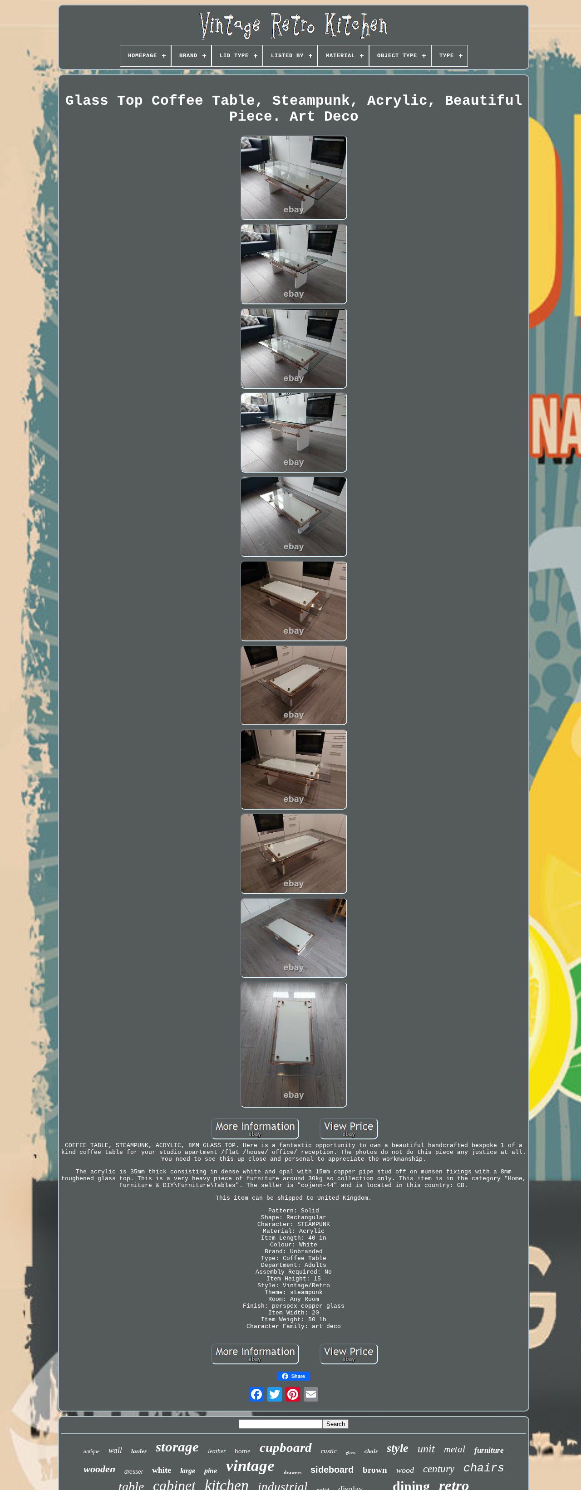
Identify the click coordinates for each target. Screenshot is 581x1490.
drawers (292, 1472)
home (243, 1451)
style (398, 1448)
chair (371, 1451)
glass (350, 1452)
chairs (483, 1468)
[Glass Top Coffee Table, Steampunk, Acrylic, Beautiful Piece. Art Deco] (293, 178)
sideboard (332, 1470)
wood (405, 1470)
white (161, 1470)
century (438, 1469)
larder (139, 1451)
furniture (489, 1450)
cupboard (286, 1447)
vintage (250, 1466)
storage (177, 1447)
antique (91, 1451)
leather (217, 1451)
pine (210, 1471)
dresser (133, 1472)
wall (115, 1450)
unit (426, 1449)
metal (454, 1449)
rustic (329, 1451)
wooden (99, 1469)
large (187, 1471)
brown (375, 1470)
